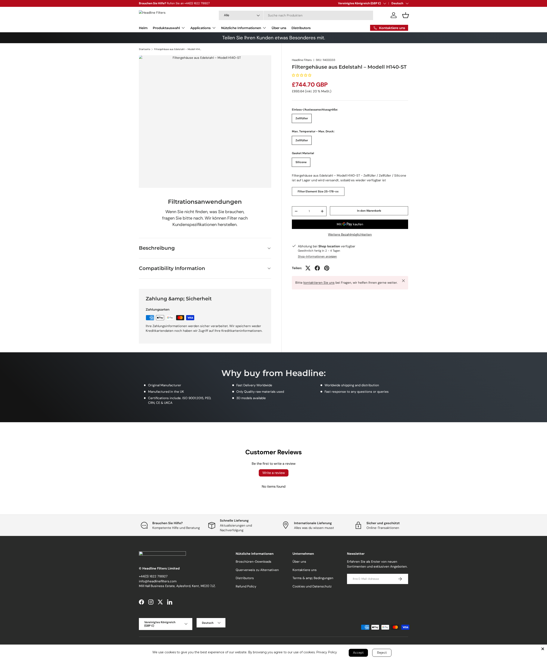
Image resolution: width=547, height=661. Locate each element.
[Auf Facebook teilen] (317, 268)
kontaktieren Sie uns (319, 282)
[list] (205, 121)
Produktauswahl (166, 28)
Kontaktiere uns (305, 570)
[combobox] (296, 15)
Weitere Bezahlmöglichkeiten (350, 234)
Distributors (301, 28)
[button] (405, 15)
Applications (200, 28)
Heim (143, 28)
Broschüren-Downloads (253, 562)
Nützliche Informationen (241, 28)
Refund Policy (246, 586)
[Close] (543, 649)
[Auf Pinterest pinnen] (326, 268)
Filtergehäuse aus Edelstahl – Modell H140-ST (178, 49)
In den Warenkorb (369, 210)
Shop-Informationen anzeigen (317, 256)
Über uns (279, 28)
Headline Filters (302, 60)
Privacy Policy (326, 652)
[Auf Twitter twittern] (308, 268)
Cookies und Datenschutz (312, 586)
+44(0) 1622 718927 (153, 576)
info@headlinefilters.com (157, 581)
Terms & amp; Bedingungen (313, 578)
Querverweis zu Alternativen (257, 570)
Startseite (144, 49)
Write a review (273, 473)
